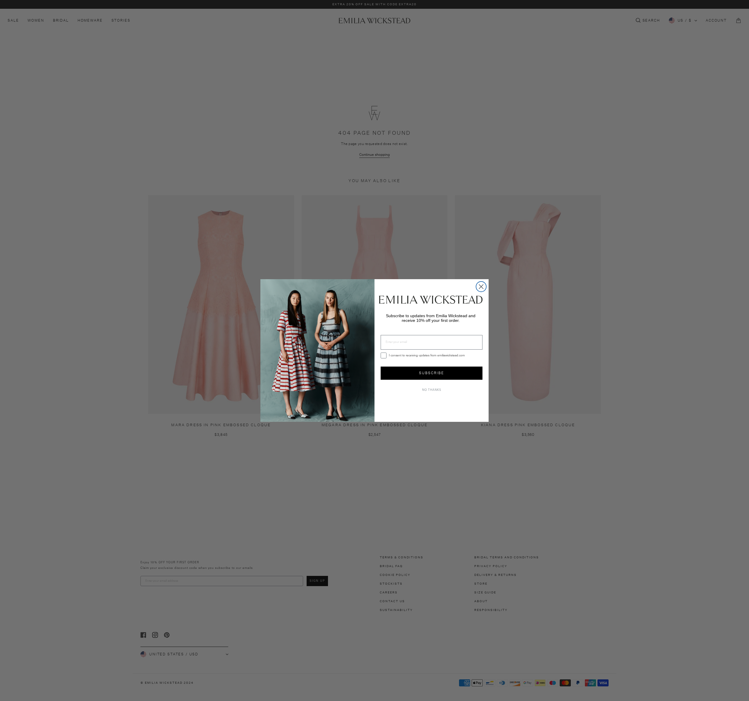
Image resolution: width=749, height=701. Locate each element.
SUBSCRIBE (431, 372)
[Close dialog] (481, 287)
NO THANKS (431, 390)
